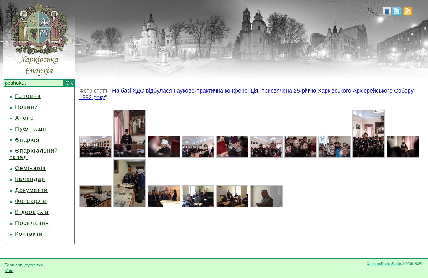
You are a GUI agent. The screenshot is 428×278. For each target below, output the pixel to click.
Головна (28, 96)
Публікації (31, 129)
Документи (31, 190)
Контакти (29, 234)
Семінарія (30, 168)
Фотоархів (31, 201)
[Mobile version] (387, 14)
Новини (26, 107)
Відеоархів (32, 212)
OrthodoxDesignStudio (384, 263)
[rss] (407, 14)
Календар (30, 179)
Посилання (32, 223)
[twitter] (396, 14)
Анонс (24, 118)
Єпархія (27, 140)
